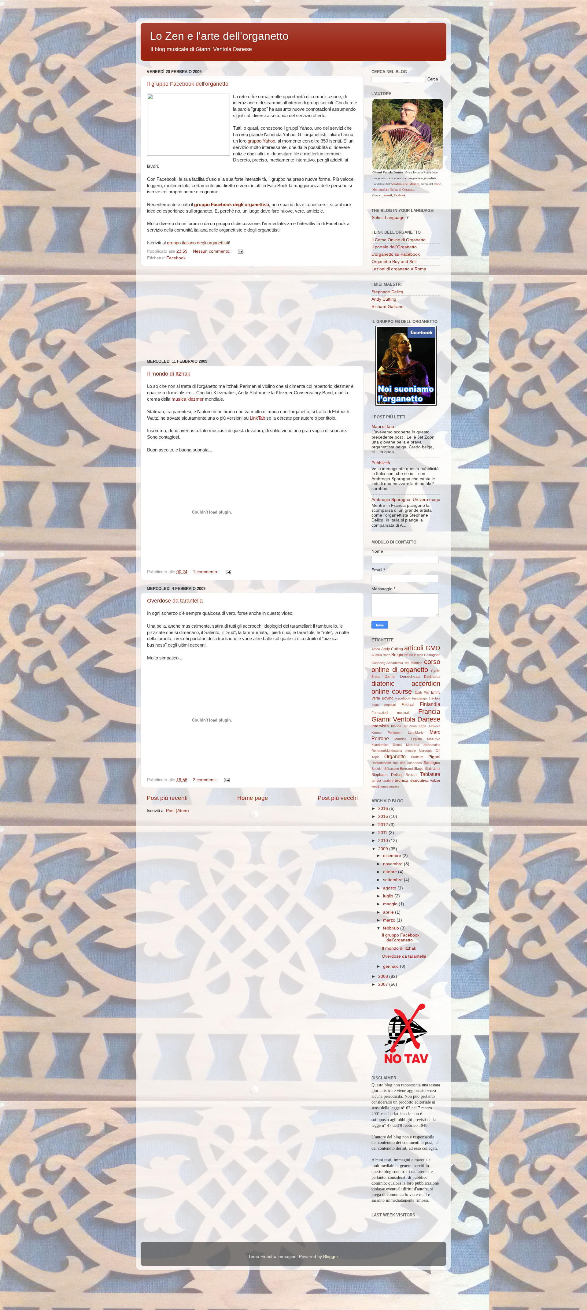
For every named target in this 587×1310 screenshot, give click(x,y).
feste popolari (383, 705)
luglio (388, 896)
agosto (390, 888)
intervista (380, 726)
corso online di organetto (405, 666)
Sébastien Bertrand (398, 768)
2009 (383, 849)
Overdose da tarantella (175, 601)
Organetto (395, 756)
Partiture (417, 757)
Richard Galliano (387, 306)
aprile (389, 912)
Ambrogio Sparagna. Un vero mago (405, 499)
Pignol (434, 757)
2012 (383, 824)
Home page (252, 798)
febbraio (391, 928)
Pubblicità (380, 463)
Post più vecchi (338, 798)
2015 (383, 816)
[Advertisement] (252, 312)
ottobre (390, 872)
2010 (383, 840)
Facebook (176, 258)
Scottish (377, 768)
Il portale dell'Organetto (394, 247)
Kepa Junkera (429, 726)
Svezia (411, 775)
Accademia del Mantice (405, 184)
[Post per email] (240, 251)
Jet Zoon (410, 726)
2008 (383, 976)
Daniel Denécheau (402, 676)
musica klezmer (188, 399)
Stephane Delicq (387, 292)
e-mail (388, 195)
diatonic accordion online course (405, 687)
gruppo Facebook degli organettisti (231, 204)
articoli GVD (422, 648)
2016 (383, 808)
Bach (386, 655)
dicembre (392, 855)
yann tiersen (389, 786)
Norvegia (425, 750)
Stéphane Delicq (386, 775)
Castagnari (432, 655)
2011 (383, 832)
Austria (376, 655)
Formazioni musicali (390, 712)
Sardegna (432, 763)
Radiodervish (381, 763)
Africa (375, 649)
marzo (390, 920)
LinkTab (257, 418)
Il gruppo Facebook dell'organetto (187, 84)
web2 (375, 786)
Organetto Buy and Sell (393, 261)
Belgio (397, 654)
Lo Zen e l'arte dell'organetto (219, 36)
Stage (418, 768)
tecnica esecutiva (412, 780)
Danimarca (432, 676)
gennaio (391, 966)
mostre (410, 750)
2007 (383, 984)
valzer (435, 780)
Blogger (330, 1256)
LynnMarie (415, 732)
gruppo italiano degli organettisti (198, 242)
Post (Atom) (177, 810)
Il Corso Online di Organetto (398, 240)
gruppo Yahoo (261, 141)
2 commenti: (205, 779)
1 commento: (206, 572)
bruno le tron (413, 655)
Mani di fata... (384, 426)
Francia (429, 711)
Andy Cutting (383, 299)
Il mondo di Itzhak (168, 374)
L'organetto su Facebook (395, 254)
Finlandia (430, 704)
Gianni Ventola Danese (405, 719)
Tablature (430, 774)
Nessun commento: (212, 251)
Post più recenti (167, 798)
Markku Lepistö (408, 739)
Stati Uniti (432, 768)
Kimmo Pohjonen (386, 732)
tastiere (387, 780)
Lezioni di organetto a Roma (398, 269)
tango (376, 780)
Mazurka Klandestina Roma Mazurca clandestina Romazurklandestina (405, 744)
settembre (393, 880)
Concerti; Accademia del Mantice (396, 663)
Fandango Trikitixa (426, 698)
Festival (407, 705)
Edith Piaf (422, 692)
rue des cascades (407, 763)
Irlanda (396, 726)
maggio (391, 904)
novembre (393, 864)
